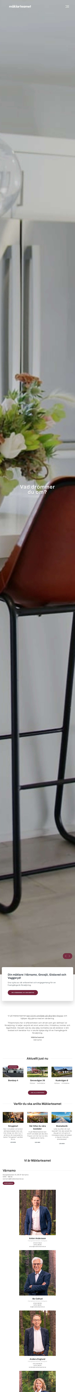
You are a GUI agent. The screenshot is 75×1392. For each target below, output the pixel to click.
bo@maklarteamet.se (37, 1306)
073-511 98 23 (37, 1243)
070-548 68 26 (37, 1363)
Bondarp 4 (13, 1080)
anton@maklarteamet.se (37, 1246)
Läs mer (13, 1142)
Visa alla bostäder (37, 1092)
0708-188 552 (37, 1303)
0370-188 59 (37, 1365)
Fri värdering (23, 992)
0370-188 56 (37, 1305)
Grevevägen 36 (37, 1080)
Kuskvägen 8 (62, 1080)
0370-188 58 (37, 1244)
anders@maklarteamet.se (37, 1367)
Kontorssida (8, 1183)
